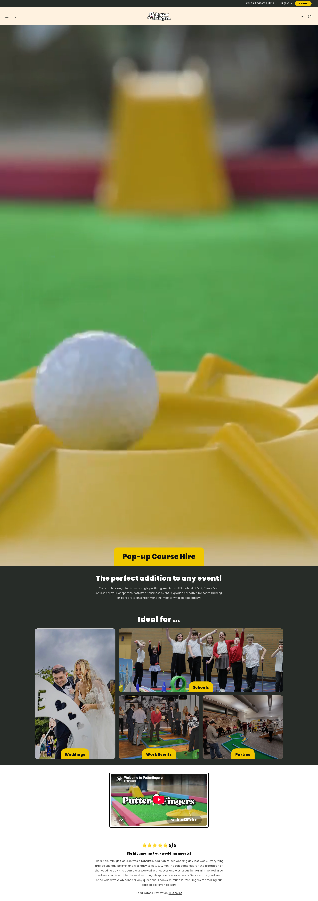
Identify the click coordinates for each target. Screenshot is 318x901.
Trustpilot (175, 893)
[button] (7, 16)
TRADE (303, 3)
